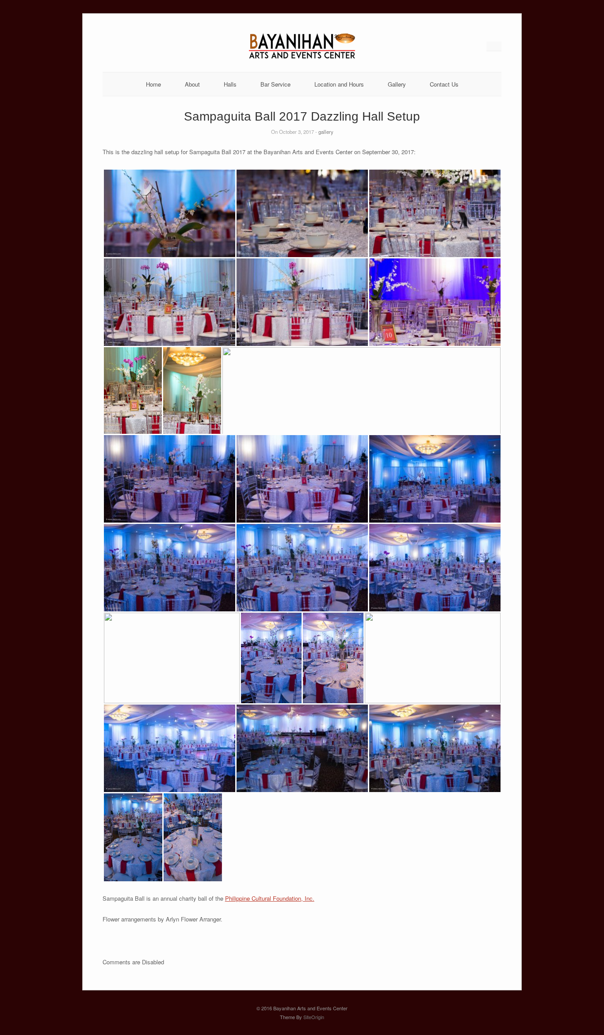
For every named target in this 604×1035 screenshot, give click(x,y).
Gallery (397, 84)
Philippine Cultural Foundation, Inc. (269, 898)
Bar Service (275, 84)
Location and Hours (339, 84)
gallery (325, 131)
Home (153, 84)
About (192, 84)
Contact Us (444, 84)
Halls (230, 84)
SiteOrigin (313, 1016)
